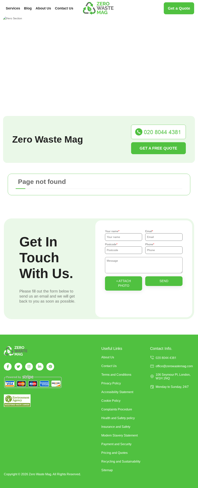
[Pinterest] (50, 366)
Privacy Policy (111, 383)
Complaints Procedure (116, 409)
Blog (28, 8)
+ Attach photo (123, 283)
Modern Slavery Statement (119, 435)
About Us (43, 8)
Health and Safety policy (118, 418)
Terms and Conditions (116, 374)
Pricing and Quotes (114, 452)
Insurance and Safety (115, 426)
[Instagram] (29, 366)
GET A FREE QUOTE (158, 148)
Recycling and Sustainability (120, 461)
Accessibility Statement (117, 392)
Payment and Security (116, 444)
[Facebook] (8, 366)
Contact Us (64, 8)
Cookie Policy (110, 400)
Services (13, 8)
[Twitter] (18, 366)
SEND (164, 281)
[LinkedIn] (40, 366)
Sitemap (107, 470)
